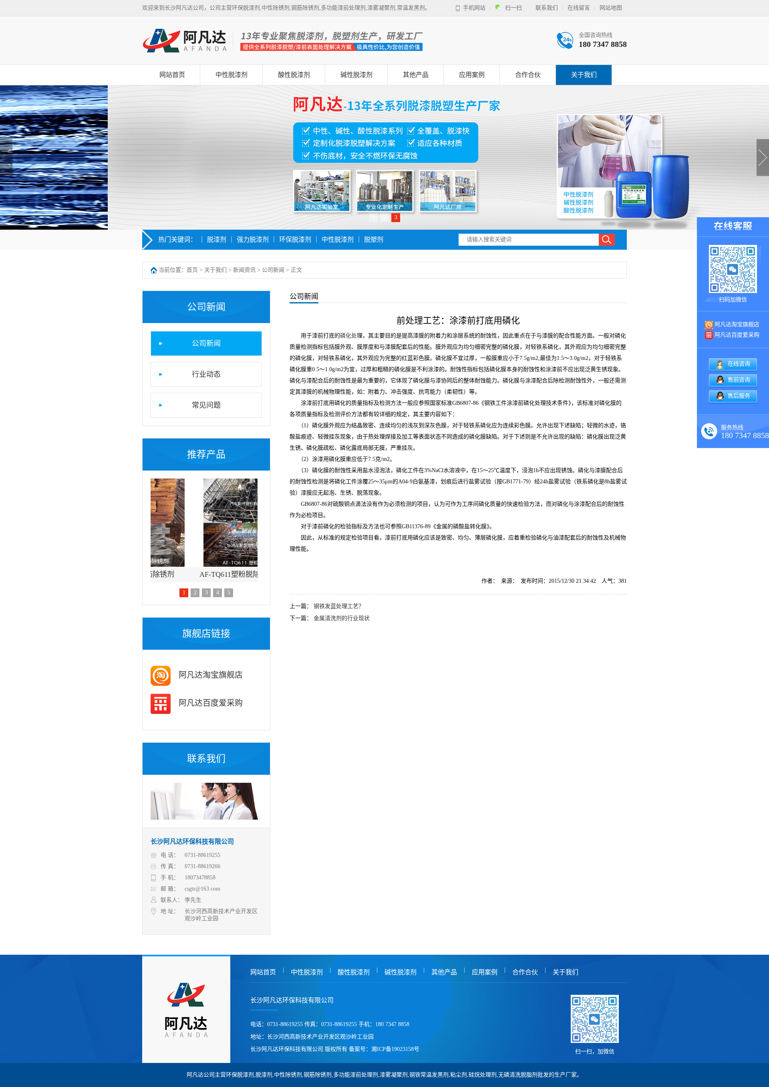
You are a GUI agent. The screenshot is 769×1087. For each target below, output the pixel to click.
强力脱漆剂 (253, 239)
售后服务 (739, 396)
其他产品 (416, 74)
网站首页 (172, 74)
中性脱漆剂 (231, 74)
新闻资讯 (244, 270)
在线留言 (579, 8)
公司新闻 (273, 270)
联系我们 (546, 8)
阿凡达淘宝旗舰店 (210, 675)
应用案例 (472, 74)
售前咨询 (739, 380)
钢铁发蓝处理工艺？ (339, 606)
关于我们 (584, 74)
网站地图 (611, 8)
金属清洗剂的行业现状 (342, 618)
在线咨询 (739, 364)
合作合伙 (528, 74)
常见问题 (206, 405)
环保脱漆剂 (295, 239)
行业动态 (206, 374)
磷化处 (348, 336)
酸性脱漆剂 (294, 74)
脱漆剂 (216, 239)
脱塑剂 (373, 239)
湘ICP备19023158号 (395, 1049)
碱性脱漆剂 (356, 74)
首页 (192, 270)
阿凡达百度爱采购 (210, 703)
